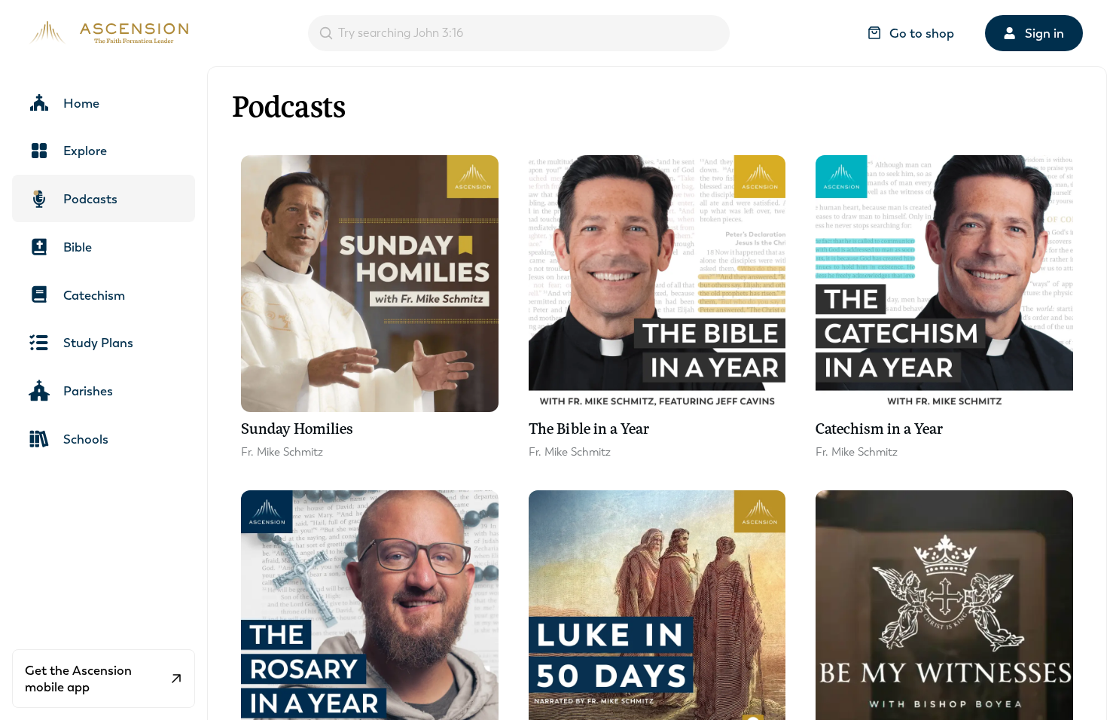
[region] (553, 360)
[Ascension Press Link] (106, 33)
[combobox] (519, 33)
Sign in (1044, 33)
